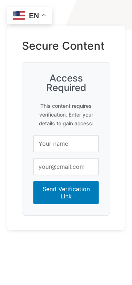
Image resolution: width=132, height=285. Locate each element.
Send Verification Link (66, 192)
